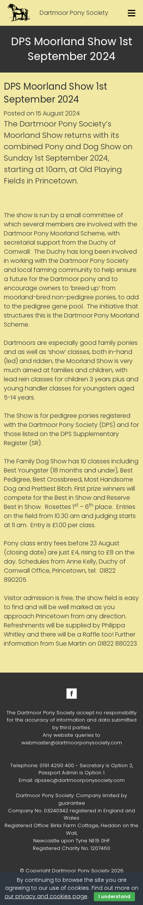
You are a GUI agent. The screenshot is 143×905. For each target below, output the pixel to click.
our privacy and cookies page (46, 896)
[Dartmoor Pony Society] (19, 13)
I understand (114, 896)
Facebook (71, 693)
